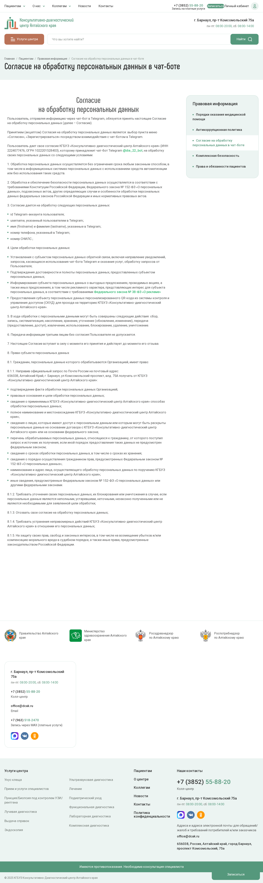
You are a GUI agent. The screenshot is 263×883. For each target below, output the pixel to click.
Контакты (106, 6)
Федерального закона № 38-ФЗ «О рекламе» (127, 292)
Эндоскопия (13, 830)
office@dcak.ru (22, 706)
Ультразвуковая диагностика (91, 780)
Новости (84, 6)
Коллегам (142, 788)
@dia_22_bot (132, 150)
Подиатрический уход (85, 798)
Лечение (75, 789)
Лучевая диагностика (20, 812)
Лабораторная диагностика (90, 816)
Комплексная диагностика (89, 825)
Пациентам (143, 771)
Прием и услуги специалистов (26, 789)
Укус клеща (13, 780)
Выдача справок (16, 821)
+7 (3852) (188, 5)
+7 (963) (25, 720)
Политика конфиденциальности (152, 815)
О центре (141, 779)
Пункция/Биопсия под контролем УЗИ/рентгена (33, 800)
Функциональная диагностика (91, 807)
